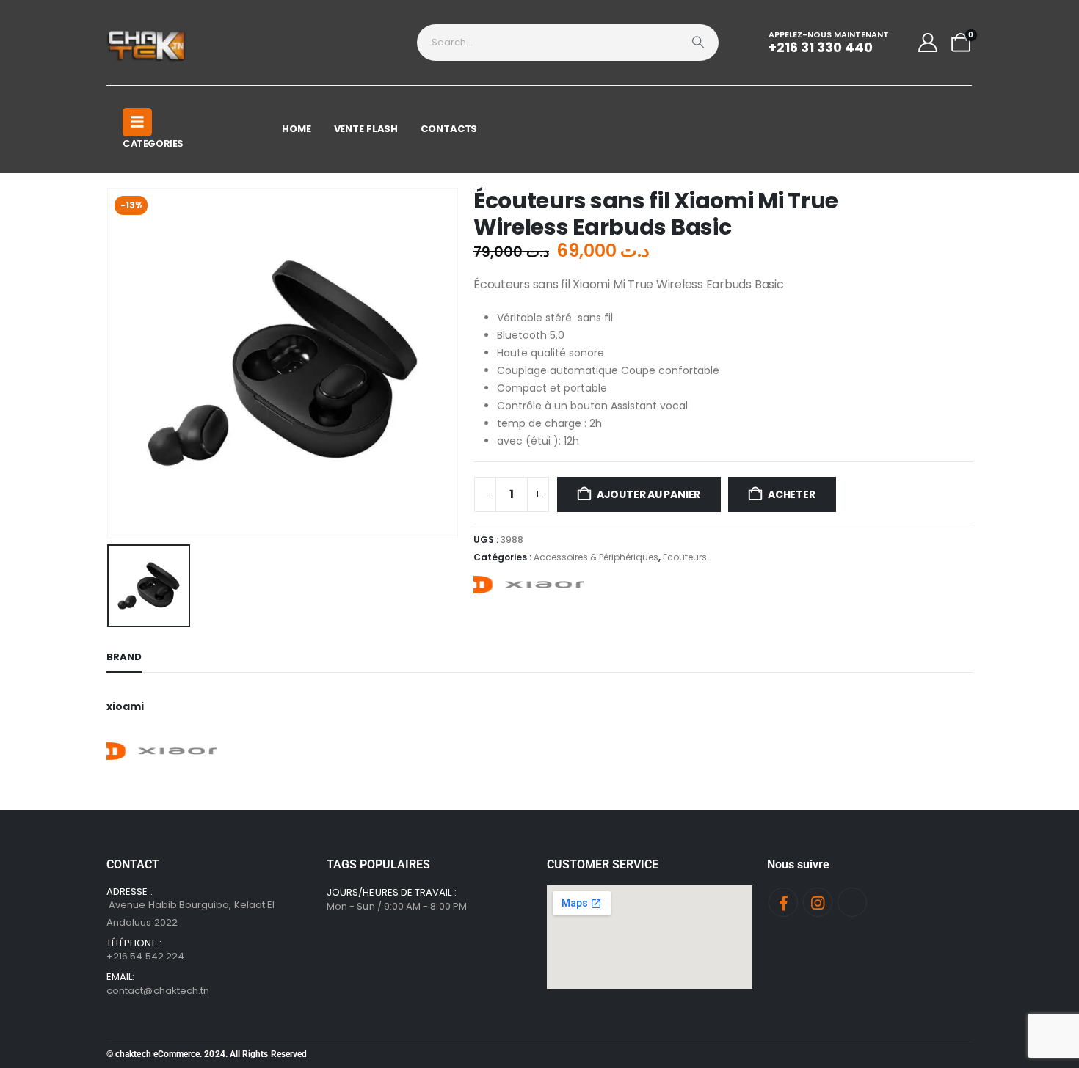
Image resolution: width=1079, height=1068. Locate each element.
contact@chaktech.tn (157, 991)
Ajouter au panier (648, 494)
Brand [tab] (124, 657)
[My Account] (928, 42)
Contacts (449, 129)
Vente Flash (366, 129)
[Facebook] (783, 902)
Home (296, 129)
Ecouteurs (685, 557)
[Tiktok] (852, 902)
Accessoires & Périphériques (596, 557)
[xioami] (528, 584)
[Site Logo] (147, 42)
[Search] (698, 42)
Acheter (791, 494)
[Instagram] (817, 902)
